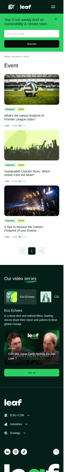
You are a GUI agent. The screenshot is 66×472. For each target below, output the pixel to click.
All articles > (18, 56)
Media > (8, 56)
